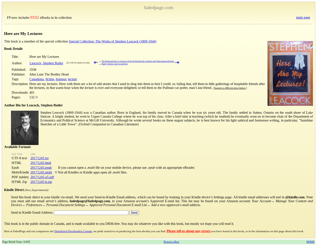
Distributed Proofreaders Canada (73, 231)
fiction (50, 79)
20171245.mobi (41, 172)
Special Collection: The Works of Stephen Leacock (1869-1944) (112, 41)
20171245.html (40, 163)
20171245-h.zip (41, 182)
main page (303, 17)
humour (61, 79)
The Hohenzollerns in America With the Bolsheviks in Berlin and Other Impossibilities (138, 61)
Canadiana (36, 79)
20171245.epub (41, 167)
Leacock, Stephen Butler (46, 63)
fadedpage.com (158, 7)
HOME (310, 241)
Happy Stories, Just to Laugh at (115, 64)
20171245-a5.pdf (42, 177)
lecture (72, 79)
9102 (34, 17)
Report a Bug (171, 241)
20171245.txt (39, 158)
